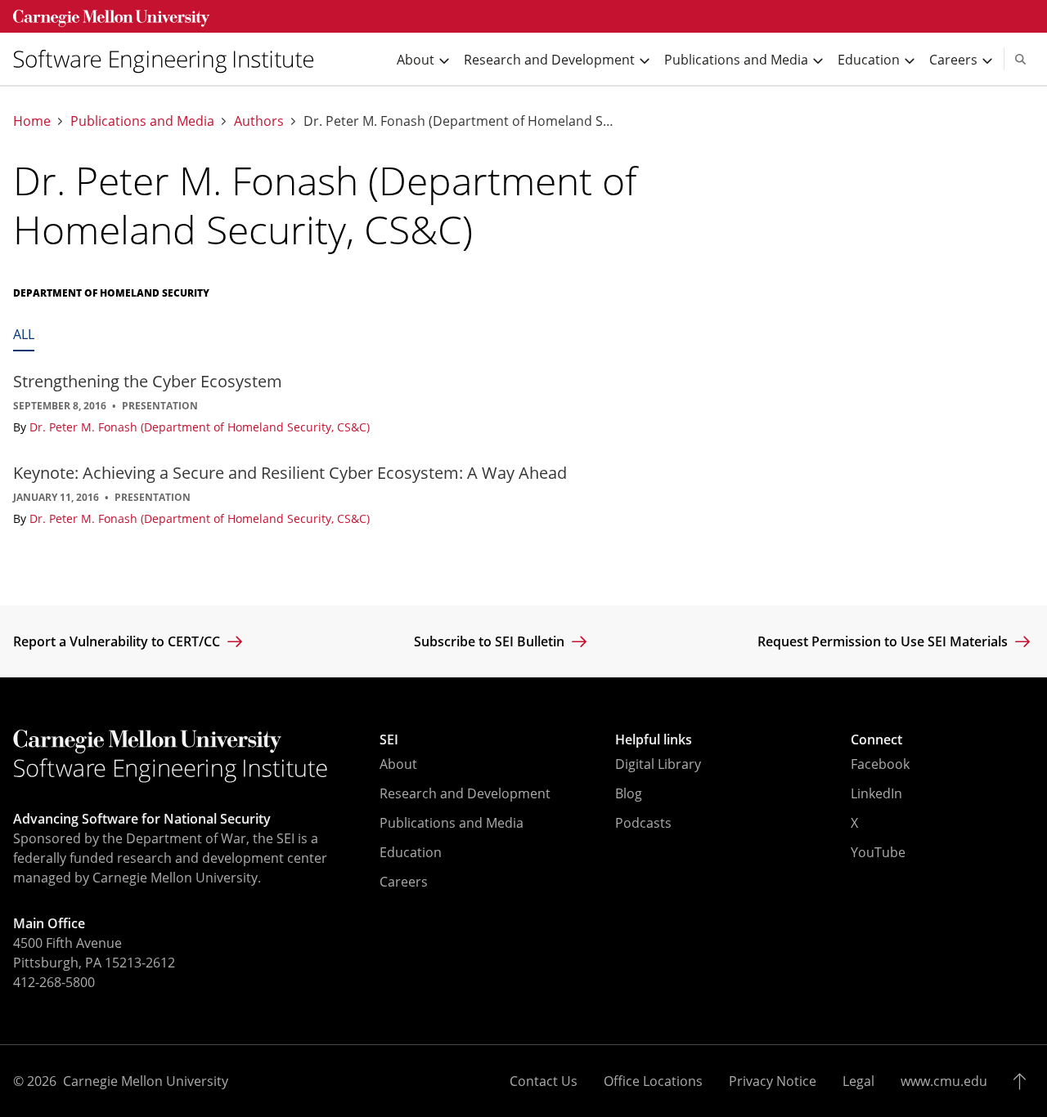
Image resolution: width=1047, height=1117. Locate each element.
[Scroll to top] (1023, 1081)
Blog (628, 793)
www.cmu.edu (944, 1081)
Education (411, 852)
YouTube (878, 852)
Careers (404, 882)
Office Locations (653, 1081)
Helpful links (653, 739)
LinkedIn (876, 793)
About (398, 764)
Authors (259, 121)
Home (32, 121)
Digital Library (658, 764)
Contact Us (543, 1081)
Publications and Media (142, 121)
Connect (876, 739)
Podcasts (643, 823)
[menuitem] (170, 59)
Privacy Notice (772, 1081)
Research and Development (465, 793)
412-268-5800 (54, 982)
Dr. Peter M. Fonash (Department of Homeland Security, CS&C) (199, 427)
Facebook (880, 764)
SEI (389, 739)
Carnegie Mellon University (145, 1081)
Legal (858, 1081)
